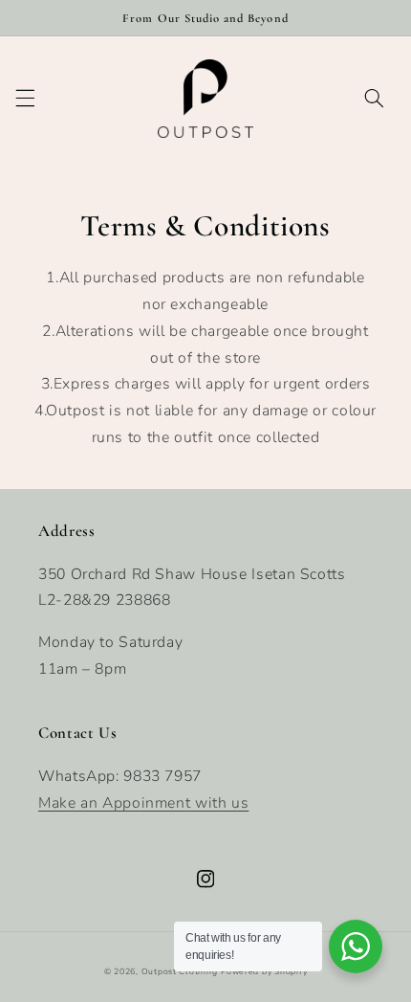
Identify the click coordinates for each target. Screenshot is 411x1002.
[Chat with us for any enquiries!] (355, 946)
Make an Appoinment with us (143, 802)
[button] (25, 99)
